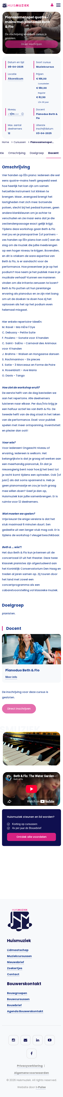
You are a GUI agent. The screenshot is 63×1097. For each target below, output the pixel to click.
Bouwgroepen (17, 993)
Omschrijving (16, 153)
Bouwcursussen (18, 999)
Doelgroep (37, 153)
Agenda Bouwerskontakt (25, 1011)
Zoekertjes (14, 968)
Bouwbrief (14, 1005)
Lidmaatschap (17, 950)
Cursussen (20, 142)
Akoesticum (15, 78)
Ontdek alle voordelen (31, 837)
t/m (13, 114)
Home (5, 142)
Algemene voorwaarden (31, 1073)
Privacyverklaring (30, 1066)
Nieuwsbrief (15, 962)
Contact (13, 974)
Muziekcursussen (19, 956)
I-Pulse (41, 1087)
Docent (53, 153)
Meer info (11, 677)
